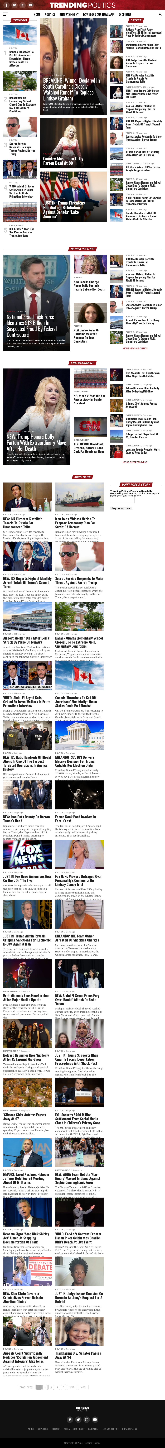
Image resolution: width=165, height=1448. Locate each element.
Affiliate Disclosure (74, 1428)
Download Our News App (98, 14)
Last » (83, 1387)
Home (37, 14)
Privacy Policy (129, 1428)
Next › (72, 1387)
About (31, 1428)
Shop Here (124, 14)
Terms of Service (110, 1428)
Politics (50, 14)
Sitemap (56, 1428)
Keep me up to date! (121, 508)
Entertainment (69, 14)
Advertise (43, 1428)
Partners (93, 1428)
